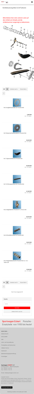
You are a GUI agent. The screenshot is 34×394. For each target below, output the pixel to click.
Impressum (4, 350)
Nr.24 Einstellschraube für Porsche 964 (14, 235)
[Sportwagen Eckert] (4, 2)
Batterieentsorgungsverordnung (8, 353)
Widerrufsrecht (4, 333)
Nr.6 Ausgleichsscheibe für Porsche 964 (14, 107)
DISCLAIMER (4, 336)
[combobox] (14, 89)
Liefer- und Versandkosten (7, 342)
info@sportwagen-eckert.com (12, 372)
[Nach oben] (29, 391)
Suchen (17, 307)
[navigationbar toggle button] (32, 2)
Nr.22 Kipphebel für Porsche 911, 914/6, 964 (15, 209)
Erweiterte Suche (17, 311)
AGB (2, 339)
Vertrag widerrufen (7, 387)
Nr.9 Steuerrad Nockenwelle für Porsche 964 (15, 133)
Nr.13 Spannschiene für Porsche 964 (13, 158)
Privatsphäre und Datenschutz (8, 345)
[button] (4, 89)
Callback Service (5, 348)
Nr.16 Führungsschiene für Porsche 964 (14, 184)
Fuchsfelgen (4, 356)
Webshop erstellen (11, 391)
